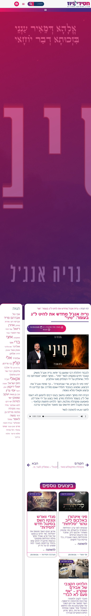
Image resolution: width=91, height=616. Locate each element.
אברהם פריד (12, 318)
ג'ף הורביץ (16, 368)
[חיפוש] (31, 4)
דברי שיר (9, 371)
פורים (18, 426)
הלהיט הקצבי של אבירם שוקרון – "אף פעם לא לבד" (75, 589)
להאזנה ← (80, 543)
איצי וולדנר (8, 347)
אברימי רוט (15, 322)
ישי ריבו (9, 402)
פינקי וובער (11, 426)
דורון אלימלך (14, 375)
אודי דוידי (8, 329)
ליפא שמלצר (15, 405)
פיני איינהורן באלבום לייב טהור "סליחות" (74, 520)
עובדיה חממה (7, 423)
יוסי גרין (10, 390)
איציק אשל (15, 350)
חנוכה (5, 384)
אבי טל (16, 314)
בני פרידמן (7, 363)
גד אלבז (8, 368)
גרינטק (17, 371)
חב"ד (6, 379)
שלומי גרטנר (15, 434)
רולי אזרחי (10, 430)
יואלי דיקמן (13, 386)
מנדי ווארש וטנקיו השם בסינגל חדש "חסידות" (44, 522)
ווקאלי (15, 379)
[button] (23, 4)
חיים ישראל (14, 383)
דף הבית (84, 309)
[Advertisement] (58, 441)
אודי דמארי (15, 333)
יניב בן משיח (15, 395)
